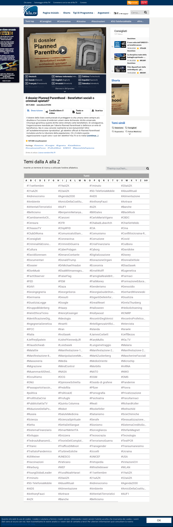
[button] (133, 3)
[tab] (35, 112)
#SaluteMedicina (74, 145)
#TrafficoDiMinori (54, 148)
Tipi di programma (83, 12)
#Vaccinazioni (98, 21)
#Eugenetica (61, 145)
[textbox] (126, 169)
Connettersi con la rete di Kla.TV (65, 2)
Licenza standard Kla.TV (46, 152)
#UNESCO (67, 148)
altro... (140, 21)
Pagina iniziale (51, 12)
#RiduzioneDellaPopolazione (83, 148)
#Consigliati (45, 21)
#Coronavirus (64, 21)
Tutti (86, 175)
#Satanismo (38, 145)
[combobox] (126, 168)
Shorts (66, 12)
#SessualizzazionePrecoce (36, 148)
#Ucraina (81, 21)
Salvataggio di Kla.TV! (42, 2)
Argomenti (104, 12)
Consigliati (120, 31)
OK (159, 520)
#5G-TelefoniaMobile (121, 21)
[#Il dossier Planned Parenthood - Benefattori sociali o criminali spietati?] (120, 99)
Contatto (83, 2)
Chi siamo (27, 2)
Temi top (29, 21)
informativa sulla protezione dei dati (18, 524)
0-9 (145, 180)
